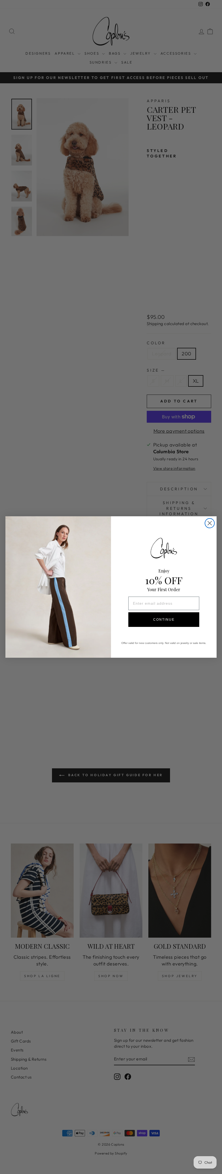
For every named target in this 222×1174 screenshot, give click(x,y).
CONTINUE (164, 619)
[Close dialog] (209, 523)
